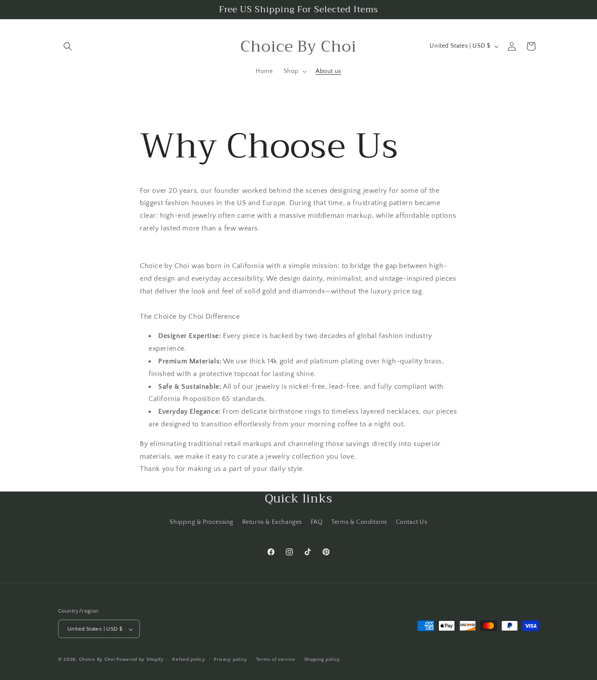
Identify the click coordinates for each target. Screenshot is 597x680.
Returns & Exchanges (272, 521)
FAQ (317, 521)
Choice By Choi (97, 660)
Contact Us (411, 521)
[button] (67, 46)
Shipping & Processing (201, 521)
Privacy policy (230, 659)
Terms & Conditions (359, 521)
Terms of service (275, 659)
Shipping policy (322, 659)
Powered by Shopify (140, 660)
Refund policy (188, 659)
